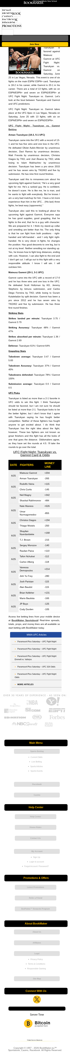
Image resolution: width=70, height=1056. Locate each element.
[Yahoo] (53, 705)
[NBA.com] (32, 705)
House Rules (36, 827)
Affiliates (37, 943)
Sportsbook (11, 13)
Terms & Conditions (36, 964)
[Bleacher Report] (11, 712)
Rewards (8, 23)
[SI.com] (33, 712)
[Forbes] (57, 719)
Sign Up (36, 857)
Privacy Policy (36, 959)
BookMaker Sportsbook (25, 620)
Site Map (37, 979)
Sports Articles (36, 766)
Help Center (35, 817)
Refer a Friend (35, 898)
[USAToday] (49, 726)
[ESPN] (57, 712)
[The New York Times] (15, 706)
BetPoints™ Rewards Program (35, 909)
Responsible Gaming (36, 968)
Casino (7, 16)
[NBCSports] (25, 726)
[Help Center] (8, 32)
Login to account (36, 862)
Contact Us (35, 838)
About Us (37, 932)
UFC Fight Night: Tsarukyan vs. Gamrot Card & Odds (35, 453)
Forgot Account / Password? (36, 866)
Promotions (11, 26)
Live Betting (36, 762)
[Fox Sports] (37, 719)
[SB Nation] (15, 719)
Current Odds (36, 757)
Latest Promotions (35, 887)
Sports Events (36, 771)
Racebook (9, 19)
